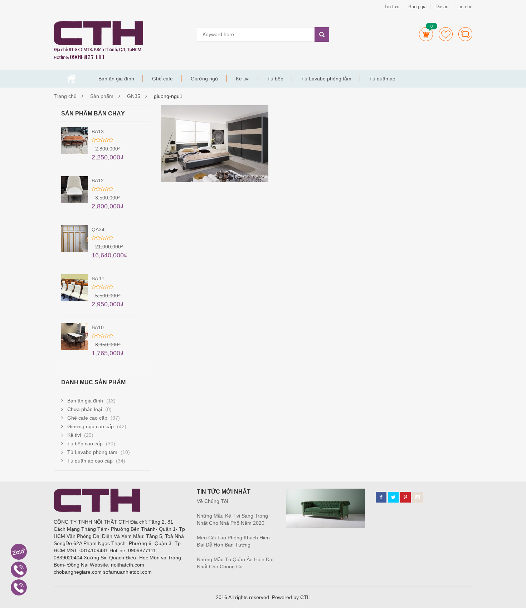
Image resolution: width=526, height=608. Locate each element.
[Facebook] (381, 497)
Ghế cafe (162, 78)
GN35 (133, 96)
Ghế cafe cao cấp (87, 418)
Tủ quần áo (382, 78)
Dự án (441, 6)
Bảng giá (417, 6)
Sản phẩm (101, 96)
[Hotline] (19, 570)
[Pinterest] (405, 497)
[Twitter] (393, 497)
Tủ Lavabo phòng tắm (326, 78)
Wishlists (446, 34)
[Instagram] (417, 497)
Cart (426, 34)
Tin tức (391, 6)
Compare (465, 34)
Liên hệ (464, 6)
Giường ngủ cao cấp (90, 426)
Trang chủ (71, 79)
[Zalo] (19, 552)
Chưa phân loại (84, 409)
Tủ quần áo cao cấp (90, 461)
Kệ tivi (242, 78)
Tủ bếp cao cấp (85, 443)
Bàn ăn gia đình (116, 78)
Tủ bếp (275, 78)
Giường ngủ (204, 78)
